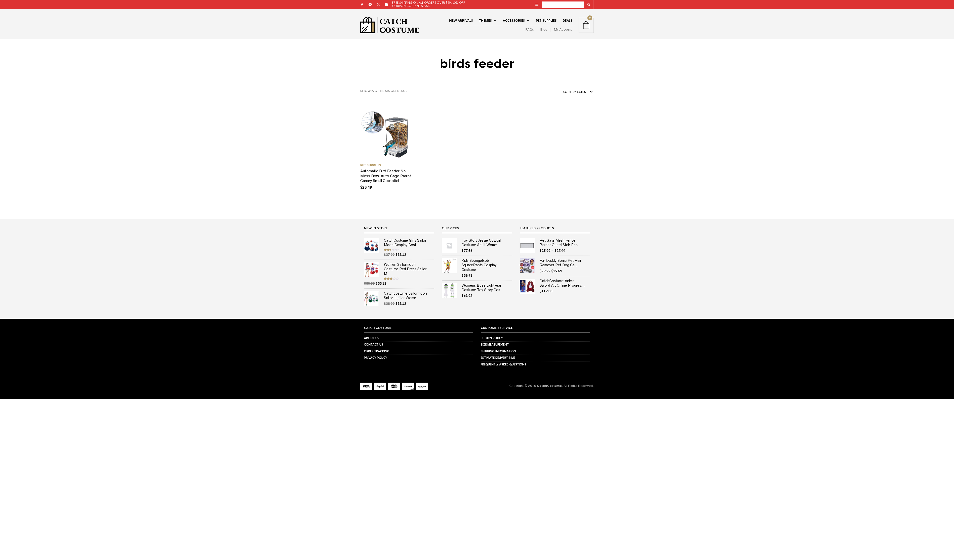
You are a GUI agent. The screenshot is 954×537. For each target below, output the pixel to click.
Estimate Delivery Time (498, 357)
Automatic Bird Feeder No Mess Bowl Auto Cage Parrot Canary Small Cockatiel (385, 176)
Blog (543, 29)
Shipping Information (498, 351)
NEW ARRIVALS (461, 21)
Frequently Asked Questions (503, 364)
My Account (563, 29)
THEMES (485, 21)
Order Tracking (377, 351)
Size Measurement (495, 344)
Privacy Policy (375, 357)
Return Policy (492, 338)
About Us (371, 338)
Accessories (514, 21)
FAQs (529, 29)
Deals (567, 21)
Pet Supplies (546, 21)
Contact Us (373, 344)
